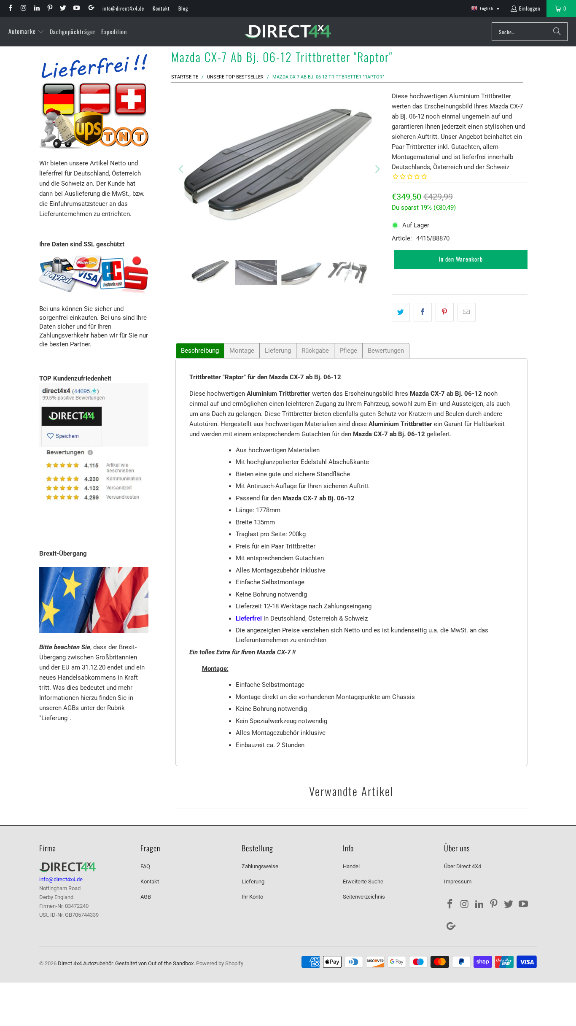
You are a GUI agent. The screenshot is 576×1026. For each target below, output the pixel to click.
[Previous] (181, 169)
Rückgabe (315, 350)
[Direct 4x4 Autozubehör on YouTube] (75, 8)
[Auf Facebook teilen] (423, 312)
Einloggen (529, 8)
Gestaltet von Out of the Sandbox (154, 963)
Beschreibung (200, 350)
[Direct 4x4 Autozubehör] (288, 32)
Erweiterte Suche (363, 881)
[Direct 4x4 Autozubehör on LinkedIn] (36, 8)
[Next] (377, 169)
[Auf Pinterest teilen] (445, 312)
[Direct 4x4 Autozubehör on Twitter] (62, 8)
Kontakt (161, 8)
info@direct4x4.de (123, 8)
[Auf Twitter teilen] (401, 312)
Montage (241, 350)
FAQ (145, 866)
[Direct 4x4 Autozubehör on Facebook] (9, 8)
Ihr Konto (252, 897)
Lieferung (278, 350)
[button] (26, 31)
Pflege (348, 350)
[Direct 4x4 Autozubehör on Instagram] (23, 8)
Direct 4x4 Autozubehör (85, 963)
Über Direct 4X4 (462, 866)
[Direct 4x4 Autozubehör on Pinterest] (49, 8)
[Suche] (557, 31)
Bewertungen (386, 350)
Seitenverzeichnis (364, 897)
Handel (351, 866)
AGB (145, 897)
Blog (183, 8)
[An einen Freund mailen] (467, 312)
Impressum (457, 881)
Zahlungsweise (260, 866)
